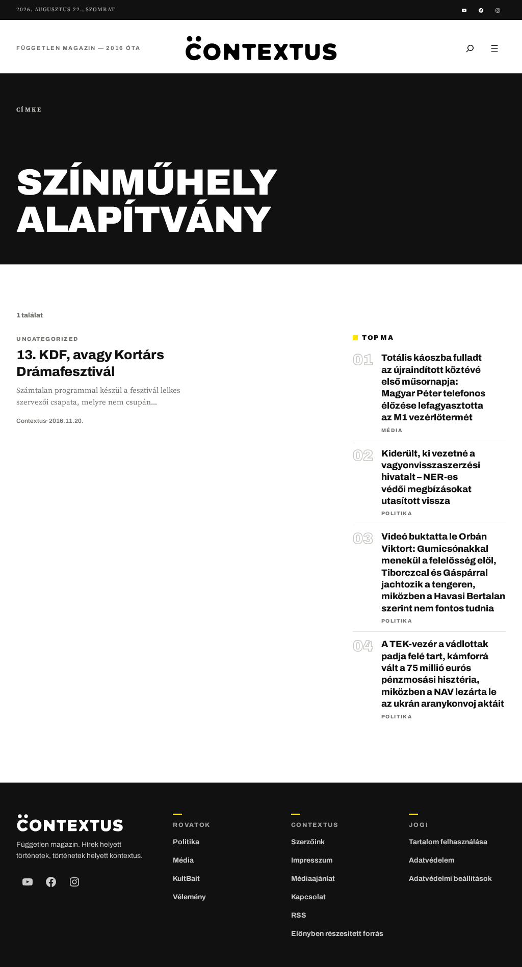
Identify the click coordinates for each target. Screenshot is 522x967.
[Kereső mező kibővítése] (470, 48)
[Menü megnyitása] (494, 48)
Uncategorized (47, 339)
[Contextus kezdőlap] (261, 48)
